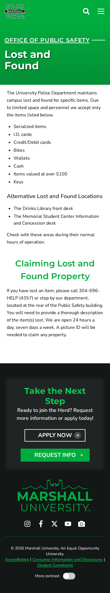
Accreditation (17, 559)
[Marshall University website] (15, 11)
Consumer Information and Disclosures (67, 559)
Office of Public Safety (47, 40)
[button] (86, 11)
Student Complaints (55, 565)
